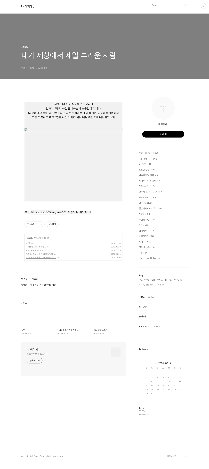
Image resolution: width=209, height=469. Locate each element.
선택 (28, 243)
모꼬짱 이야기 (147, 197)
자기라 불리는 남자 (150, 180)
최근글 (142, 296)
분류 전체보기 (148, 153)
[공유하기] (37, 224)
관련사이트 (171, 456)
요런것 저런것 (147, 219)
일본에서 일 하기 (148, 175)
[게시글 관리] (41, 224)
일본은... (145, 203)
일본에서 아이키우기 (150, 208)
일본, (153, 279)
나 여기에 (145, 164)
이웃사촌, (168, 279)
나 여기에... (27, 6)
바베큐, (160, 279)
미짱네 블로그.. (148, 158)
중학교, (183, 279)
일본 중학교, (151, 284)
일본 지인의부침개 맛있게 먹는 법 (41, 257)
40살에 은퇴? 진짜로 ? (36, 247)
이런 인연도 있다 (33, 250)
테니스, (142, 284)
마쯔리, (176, 279)
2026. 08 (163, 363)
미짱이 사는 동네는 (149, 258)
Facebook (144, 326)
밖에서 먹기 (146, 236)
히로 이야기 (147, 186)
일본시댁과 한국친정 (150, 192)
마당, (141, 279)
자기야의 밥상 (147, 241)
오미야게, (161, 284)
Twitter (156, 326)
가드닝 (144, 225)
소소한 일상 (147, 169)
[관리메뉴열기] (203, 5)
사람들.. (30, 237)
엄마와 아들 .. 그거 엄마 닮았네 (39, 254)
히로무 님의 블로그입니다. (38, 354)
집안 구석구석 (147, 247)
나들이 (144, 253)
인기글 (151, 296)
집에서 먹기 (146, 230)
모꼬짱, (147, 279)
